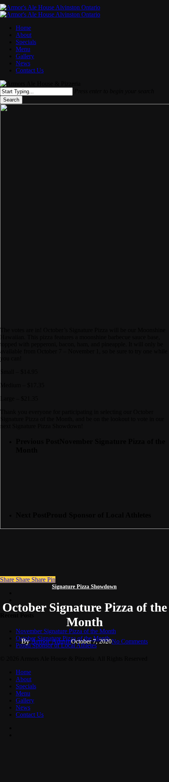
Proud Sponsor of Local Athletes (56, 645)
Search (11, 100)
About (23, 679)
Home (23, 672)
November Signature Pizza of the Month (66, 631)
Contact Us (30, 714)
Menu (23, 693)
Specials (26, 686)
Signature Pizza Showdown (84, 587)
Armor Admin (51, 641)
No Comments (130, 641)
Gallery (25, 700)
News (23, 707)
